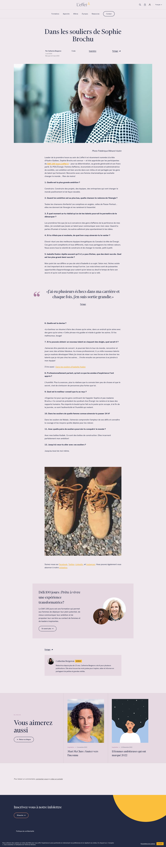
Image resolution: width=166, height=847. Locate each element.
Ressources (95, 14)
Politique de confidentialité (25, 831)
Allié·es (75, 14)
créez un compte (56, 779)
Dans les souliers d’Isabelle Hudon (71, 367)
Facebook (63, 564)
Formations (55, 14)
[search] (140, 5)
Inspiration (92, 51)
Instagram (90, 564)
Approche (66, 14)
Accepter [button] (160, 843)
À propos (85, 14)
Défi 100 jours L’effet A (58, 163)
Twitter (71, 564)
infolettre (63, 567)
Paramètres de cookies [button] (148, 844)
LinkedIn (79, 564)
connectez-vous (42, 779)
